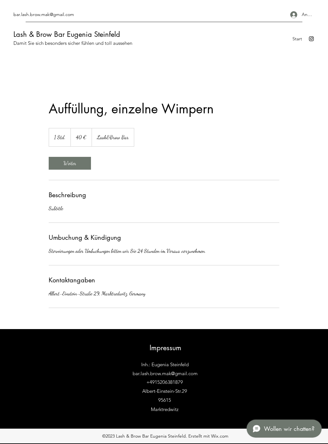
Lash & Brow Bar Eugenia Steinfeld (66, 34)
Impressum (165, 347)
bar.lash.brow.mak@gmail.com (43, 14)
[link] (70, 163)
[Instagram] (311, 39)
